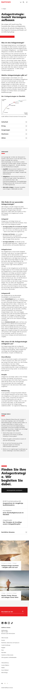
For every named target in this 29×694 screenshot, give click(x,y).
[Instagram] (9, 623)
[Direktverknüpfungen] (20, 2)
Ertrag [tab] (3, 126)
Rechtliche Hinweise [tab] (8, 532)
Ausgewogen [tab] (5, 130)
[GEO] (23, 611)
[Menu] (27, 2)
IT (7, 683)
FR (4, 683)
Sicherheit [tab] (4, 122)
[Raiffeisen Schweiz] (6, 2)
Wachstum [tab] (4, 134)
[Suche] (23, 2)
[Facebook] (6, 623)
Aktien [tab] (3, 138)
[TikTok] (12, 623)
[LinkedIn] (2, 623)
